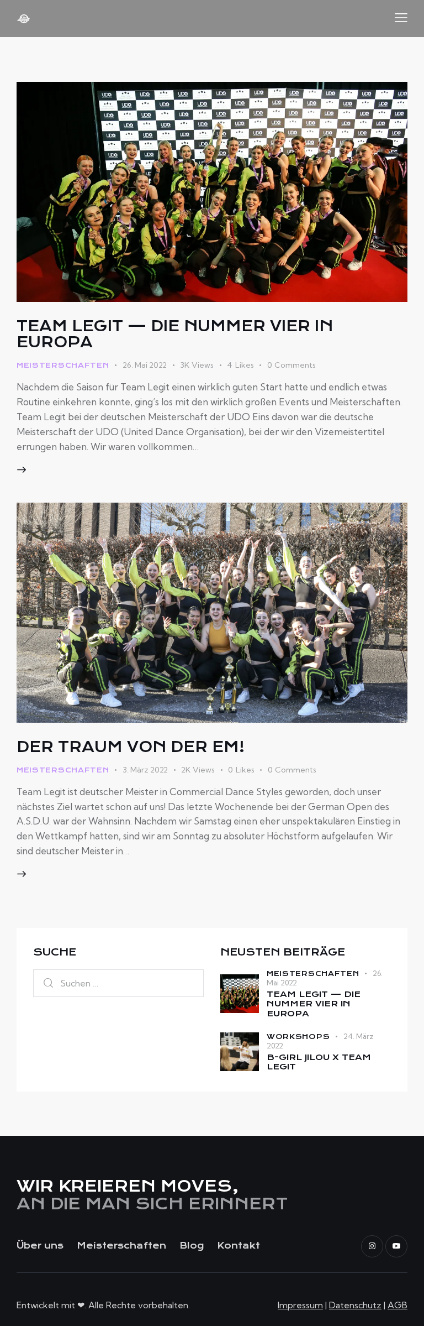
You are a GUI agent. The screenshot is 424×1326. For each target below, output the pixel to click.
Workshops (298, 1036)
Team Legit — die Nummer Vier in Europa (175, 334)
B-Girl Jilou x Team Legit (319, 1062)
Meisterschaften (63, 365)
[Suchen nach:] (118, 983)
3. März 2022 (145, 770)
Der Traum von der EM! (131, 746)
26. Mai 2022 (145, 365)
